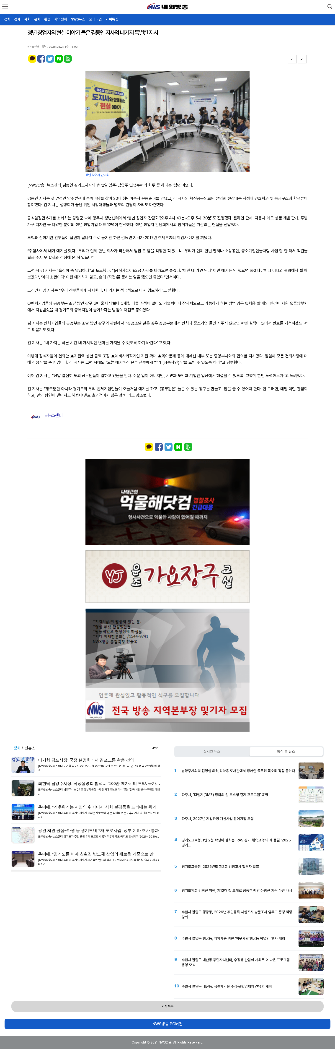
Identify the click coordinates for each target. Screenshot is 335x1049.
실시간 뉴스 (212, 751)
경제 (17, 19)
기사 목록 (167, 1006)
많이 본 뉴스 (286, 751)
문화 (37, 19)
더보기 (155, 748)
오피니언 (95, 19)
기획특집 (112, 19)
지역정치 (60, 19)
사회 (27, 19)
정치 (7, 19)
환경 (47, 19)
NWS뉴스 (78, 19)
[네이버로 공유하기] (59, 61)
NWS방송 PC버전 (167, 1023)
